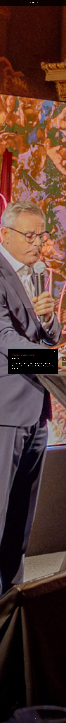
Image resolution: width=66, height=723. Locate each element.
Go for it (33, 718)
